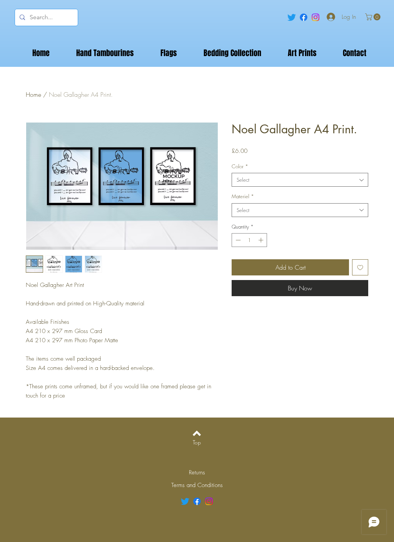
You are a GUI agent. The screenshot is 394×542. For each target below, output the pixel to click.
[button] (373, 16)
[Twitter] (292, 17)
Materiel (243, 196)
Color (240, 166)
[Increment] (261, 240)
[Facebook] (304, 17)
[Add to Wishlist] (360, 267)
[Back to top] (197, 433)
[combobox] (300, 180)
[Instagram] (316, 17)
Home (33, 94)
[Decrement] (237, 240)
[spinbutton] (249, 240)
